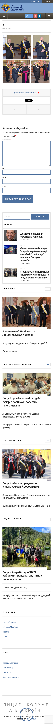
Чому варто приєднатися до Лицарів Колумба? (24, 343)
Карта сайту (7, 667)
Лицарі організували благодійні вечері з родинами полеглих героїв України (21, 402)
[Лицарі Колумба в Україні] (19, 7)
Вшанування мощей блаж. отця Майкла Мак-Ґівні (26, 505)
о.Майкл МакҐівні (10, 627)
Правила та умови (10, 663)
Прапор (5, 632)
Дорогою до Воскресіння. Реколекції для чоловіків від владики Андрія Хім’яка (26, 496)
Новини (22, 230)
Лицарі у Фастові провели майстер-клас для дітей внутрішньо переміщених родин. (26, 597)
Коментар (6, 140)
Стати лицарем (9, 351)
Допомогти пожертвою (25, 93)
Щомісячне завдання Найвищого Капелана (31, 235)
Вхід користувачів (10, 677)
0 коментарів (25, 240)
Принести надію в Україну (14, 587)
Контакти (35, 1)
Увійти (47, 1)
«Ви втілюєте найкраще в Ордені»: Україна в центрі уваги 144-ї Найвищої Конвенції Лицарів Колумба (33, 254)
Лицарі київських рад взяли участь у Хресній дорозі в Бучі (21, 485)
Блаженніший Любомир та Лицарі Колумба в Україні (18, 333)
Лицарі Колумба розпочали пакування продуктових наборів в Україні (20, 415)
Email (5, 177)
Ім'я (4, 168)
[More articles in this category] (47, 289)
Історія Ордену (9, 622)
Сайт (4, 186)
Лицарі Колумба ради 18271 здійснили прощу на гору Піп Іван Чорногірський (22, 575)
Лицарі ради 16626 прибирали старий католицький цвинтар (26, 426)
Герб (4, 636)
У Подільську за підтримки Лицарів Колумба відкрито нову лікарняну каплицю (34, 274)
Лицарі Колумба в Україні (26, 707)
